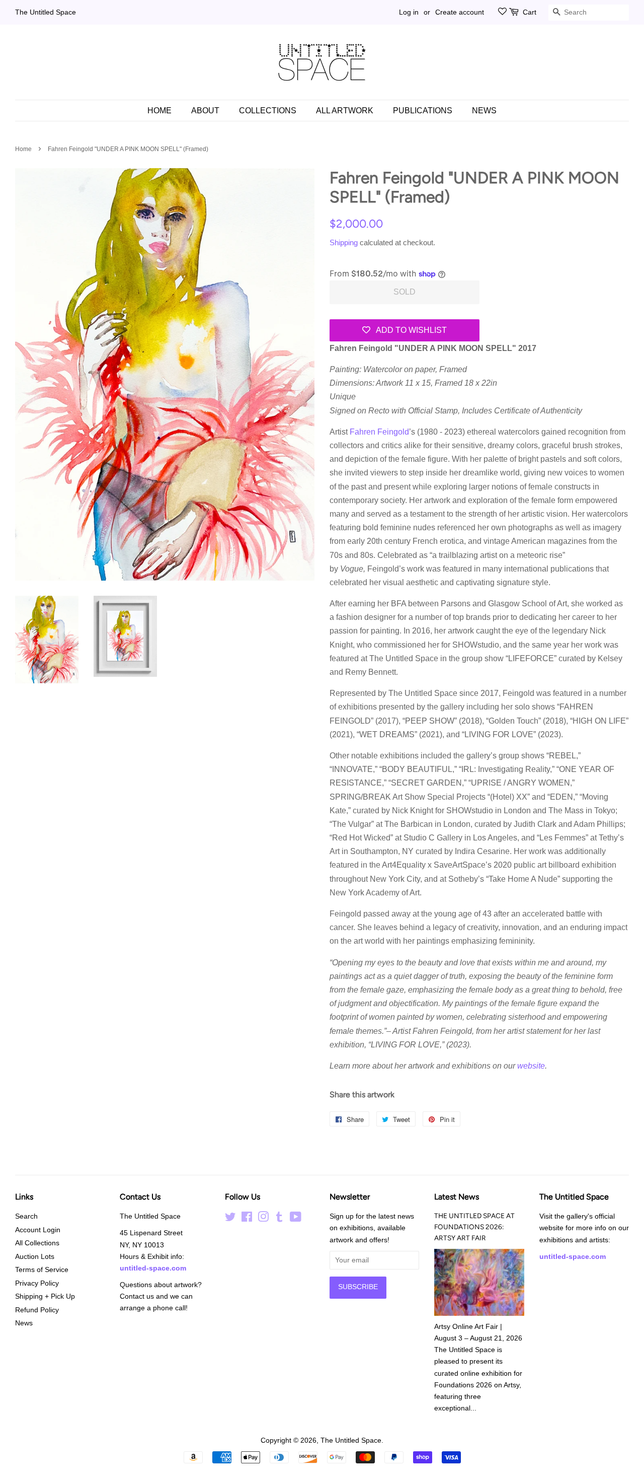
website (531, 1066)
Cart (529, 12)
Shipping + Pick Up (45, 1296)
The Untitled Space (45, 12)
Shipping (344, 242)
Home (159, 110)
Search (26, 1216)
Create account (459, 12)
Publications (422, 110)
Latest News (456, 1197)
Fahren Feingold (379, 432)
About (205, 110)
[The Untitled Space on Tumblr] (279, 1219)
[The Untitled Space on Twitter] (230, 1219)
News (484, 110)
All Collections (37, 1243)
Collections (267, 110)
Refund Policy (37, 1310)
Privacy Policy (37, 1283)
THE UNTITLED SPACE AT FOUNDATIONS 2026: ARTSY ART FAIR (474, 1227)
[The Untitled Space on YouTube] (295, 1219)
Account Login (37, 1230)
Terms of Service (41, 1270)
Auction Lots (34, 1256)
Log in (409, 12)
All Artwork (344, 110)
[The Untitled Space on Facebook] (247, 1219)
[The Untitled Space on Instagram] (263, 1219)
